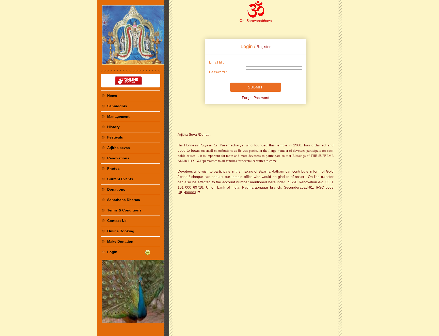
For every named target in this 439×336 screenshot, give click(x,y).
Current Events (120, 179)
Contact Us (117, 221)
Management (118, 116)
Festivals (115, 137)
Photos (113, 168)
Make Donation (120, 241)
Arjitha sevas (118, 148)
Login (112, 252)
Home (112, 96)
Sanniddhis (117, 106)
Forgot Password (255, 98)
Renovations (118, 158)
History (113, 127)
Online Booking (120, 231)
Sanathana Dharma (123, 200)
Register (264, 46)
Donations (116, 189)
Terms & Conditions (124, 210)
